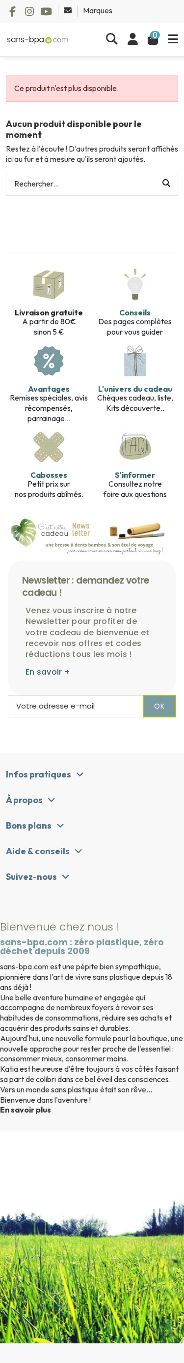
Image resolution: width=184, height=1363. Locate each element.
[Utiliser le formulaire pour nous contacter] (68, 10)
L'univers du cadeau (135, 389)
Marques (97, 10)
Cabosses (48, 475)
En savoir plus (25, 1110)
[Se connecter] (133, 39)
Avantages (49, 389)
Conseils (135, 312)
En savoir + (48, 672)
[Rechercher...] (166, 183)
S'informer (135, 475)
